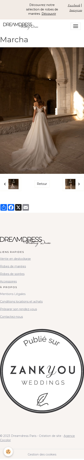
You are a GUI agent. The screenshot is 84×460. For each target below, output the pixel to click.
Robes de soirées (12, 274)
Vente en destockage (15, 259)
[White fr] (42, 367)
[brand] (21, 26)
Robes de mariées (13, 266)
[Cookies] (8, 451)
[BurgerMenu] (76, 26)
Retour (42, 184)
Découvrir (49, 14)
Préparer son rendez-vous (18, 309)
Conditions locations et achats (21, 301)
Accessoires (8, 281)
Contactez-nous (11, 317)
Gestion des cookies (42, 454)
